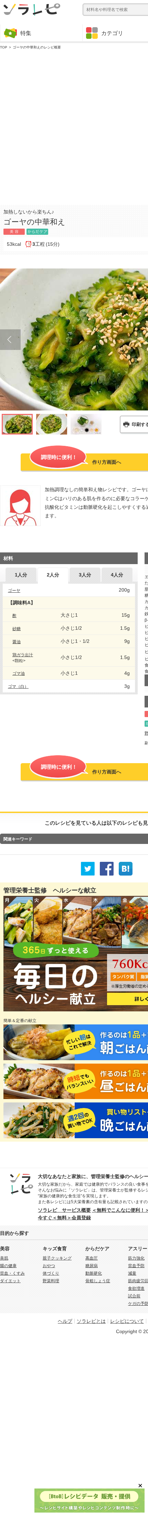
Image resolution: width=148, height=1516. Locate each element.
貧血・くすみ (12, 1273)
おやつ (49, 1265)
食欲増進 (136, 1288)
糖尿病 (91, 1265)
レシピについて (127, 1321)
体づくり (51, 1273)
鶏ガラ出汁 (22, 654)
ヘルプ (65, 1321)
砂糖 (16, 628)
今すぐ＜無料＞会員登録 (64, 1217)
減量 (132, 1273)
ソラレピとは (91, 1321)
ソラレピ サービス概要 (64, 1210)
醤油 (16, 641)
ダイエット (10, 1280)
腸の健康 (8, 1265)
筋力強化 (136, 1258)
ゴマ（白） (18, 686)
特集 (25, 33)
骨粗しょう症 (97, 1280)
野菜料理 (51, 1280)
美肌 (4, 1258)
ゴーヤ (14, 590)
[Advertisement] (74, 126)
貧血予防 (136, 1265)
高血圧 (91, 1258)
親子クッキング (57, 1258)
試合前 (134, 1296)
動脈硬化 (93, 1273)
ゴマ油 (18, 673)
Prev (10, 339)
